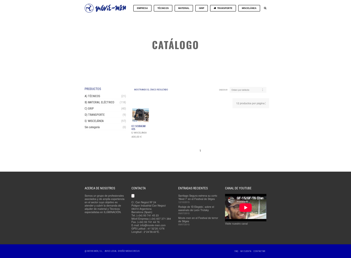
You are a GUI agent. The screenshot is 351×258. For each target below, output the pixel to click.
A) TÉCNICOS (92, 96)
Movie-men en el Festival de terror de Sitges (198, 219)
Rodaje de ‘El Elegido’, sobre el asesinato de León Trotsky (196, 208)
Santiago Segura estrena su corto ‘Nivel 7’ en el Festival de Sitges (197, 197)
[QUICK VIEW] (140, 115)
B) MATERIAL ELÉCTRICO (99, 102)
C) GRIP (89, 108)
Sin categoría (92, 127)
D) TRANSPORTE (95, 114)
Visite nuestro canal (236, 223)
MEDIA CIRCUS (133, 251)
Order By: (223, 90)
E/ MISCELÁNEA (94, 121)
